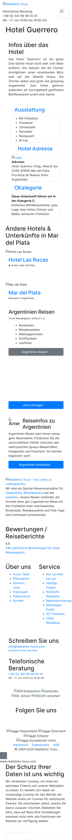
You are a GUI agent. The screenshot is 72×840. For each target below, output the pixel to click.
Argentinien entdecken (35, 465)
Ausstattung (29, 110)
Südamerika (14, 493)
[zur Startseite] (36, 481)
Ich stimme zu (17, 829)
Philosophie (21, 578)
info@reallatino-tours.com (26, 646)
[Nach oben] (3, 755)
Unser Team (21, 574)
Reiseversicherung (58, 600)
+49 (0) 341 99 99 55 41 (25, 674)
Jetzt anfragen (33, 405)
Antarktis (12, 497)
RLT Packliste (55, 614)
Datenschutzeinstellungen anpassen (33, 836)
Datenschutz (21, 596)
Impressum (20, 592)
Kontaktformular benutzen (22, 650)
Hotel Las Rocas (28, 260)
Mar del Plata (24, 292)
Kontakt (18, 600)
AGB (56, 745)
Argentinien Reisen (35, 352)
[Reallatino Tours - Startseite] (30, 3)
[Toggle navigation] (66, 4)
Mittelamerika (33, 493)
